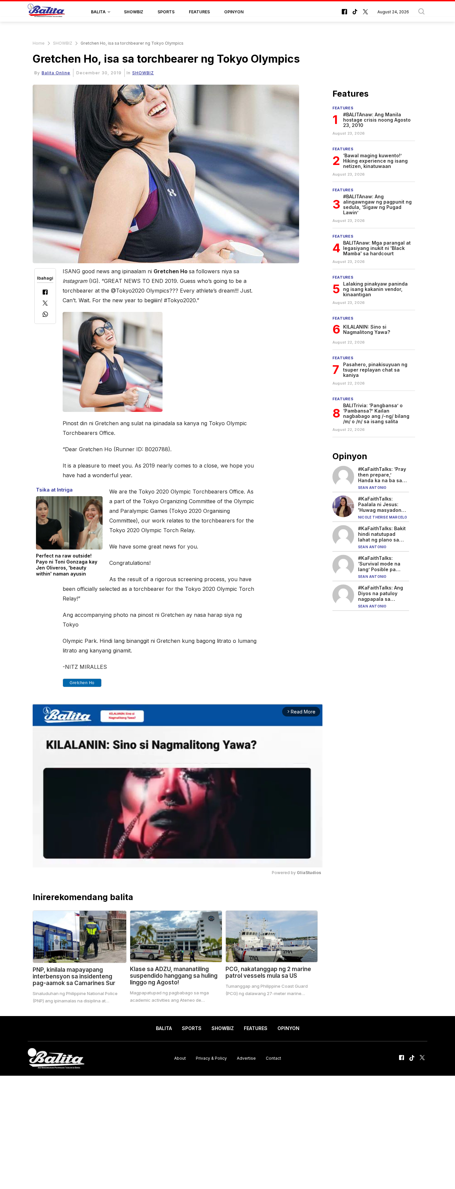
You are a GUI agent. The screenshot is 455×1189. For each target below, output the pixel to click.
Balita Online (56, 72)
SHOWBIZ (133, 11)
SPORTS (166, 11)
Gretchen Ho (82, 682)
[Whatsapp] (45, 315)
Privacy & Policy (211, 1058)
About (180, 1058)
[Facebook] (45, 293)
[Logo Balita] (46, 12)
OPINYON (233, 11)
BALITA (98, 11)
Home (39, 43)
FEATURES (199, 11)
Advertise (246, 1058)
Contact (273, 1058)
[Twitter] (45, 304)
